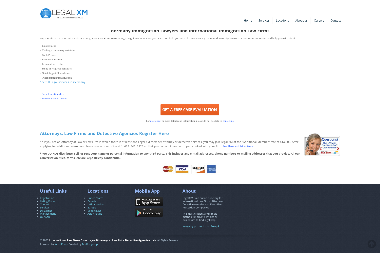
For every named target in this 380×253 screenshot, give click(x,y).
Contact (336, 20)
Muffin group (90, 244)
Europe (91, 207)
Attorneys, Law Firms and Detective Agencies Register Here (104, 133)
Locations (282, 20)
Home (248, 20)
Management (48, 213)
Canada (91, 201)
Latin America (95, 204)
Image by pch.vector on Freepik (200, 226)
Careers (319, 20)
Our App (45, 217)
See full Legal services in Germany (62, 82)
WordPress (61, 244)
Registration (47, 198)
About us (301, 20)
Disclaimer (46, 210)
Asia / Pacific (94, 213)
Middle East (94, 210)
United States (95, 198)
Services (264, 20)
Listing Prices (47, 201)
